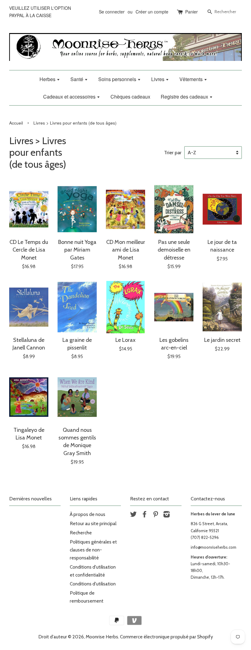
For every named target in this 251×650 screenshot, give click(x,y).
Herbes (48, 79)
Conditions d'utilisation (93, 584)
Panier (191, 12)
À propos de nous (87, 514)
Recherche (81, 533)
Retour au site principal (93, 523)
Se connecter (112, 12)
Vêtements (191, 79)
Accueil (16, 123)
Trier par (173, 152)
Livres (158, 79)
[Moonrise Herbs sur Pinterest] (155, 515)
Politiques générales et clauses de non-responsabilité (93, 550)
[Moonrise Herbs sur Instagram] (166, 515)
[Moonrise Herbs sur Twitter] (133, 515)
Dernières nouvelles (30, 499)
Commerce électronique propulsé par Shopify (166, 637)
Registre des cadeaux (185, 96)
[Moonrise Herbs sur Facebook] (144, 515)
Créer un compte (152, 12)
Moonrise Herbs (102, 637)
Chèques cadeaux (130, 96)
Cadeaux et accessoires (70, 96)
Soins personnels (117, 79)
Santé (77, 79)
